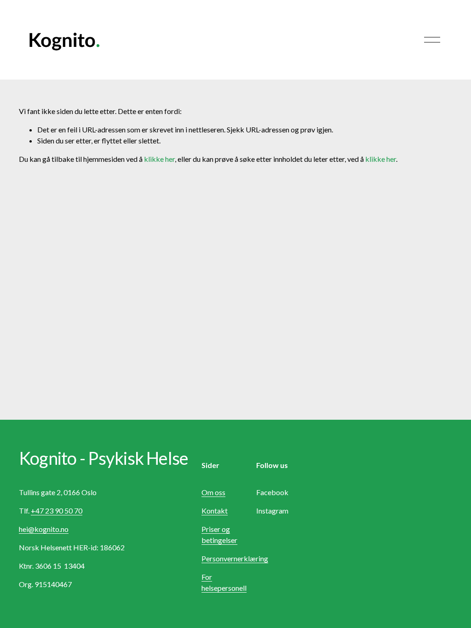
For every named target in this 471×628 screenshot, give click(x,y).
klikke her (159, 158)
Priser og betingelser (219, 534)
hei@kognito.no (44, 529)
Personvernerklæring (234, 558)
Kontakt (214, 510)
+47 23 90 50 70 (56, 510)
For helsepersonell (224, 582)
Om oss (213, 492)
